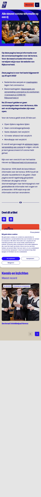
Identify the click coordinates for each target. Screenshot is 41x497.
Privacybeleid (34, 232)
